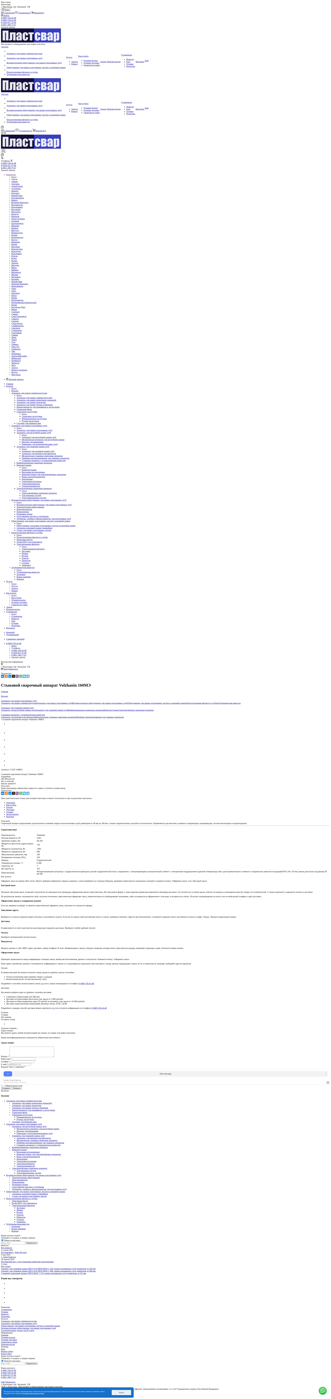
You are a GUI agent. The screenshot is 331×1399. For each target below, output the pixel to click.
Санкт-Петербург (19, 316)
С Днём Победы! (8, 1257)
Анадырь (15, 184)
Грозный (15, 221)
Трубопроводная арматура (28, 572)
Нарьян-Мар (16, 281)
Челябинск (16, 361)
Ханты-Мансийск (19, 356)
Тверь (13, 337)
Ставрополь (16, 330)
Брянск (14, 200)
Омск (13, 288)
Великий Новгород (19, 202)
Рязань (14, 309)
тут (42, 983)
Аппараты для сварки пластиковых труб (34, 430)
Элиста (14, 368)
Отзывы (4, 1312)
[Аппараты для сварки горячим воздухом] (36, 51)
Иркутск (15, 230)
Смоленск (15, 328)
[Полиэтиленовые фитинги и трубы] (36, 70)
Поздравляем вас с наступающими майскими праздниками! (27, 1262)
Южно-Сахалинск (19, 370)
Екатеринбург (17, 223)
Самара (14, 314)
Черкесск (15, 363)
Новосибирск (17, 286)
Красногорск (17, 249)
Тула (13, 342)
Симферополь (17, 326)
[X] (13, 676)
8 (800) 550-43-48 (8, 18)
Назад (14, 177)
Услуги (14, 586)
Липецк (14, 263)
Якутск (14, 372)
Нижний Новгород (19, 284)
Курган (14, 256)
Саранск (15, 319)
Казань (14, 235)
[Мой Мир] (9, 676)
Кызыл (14, 261)
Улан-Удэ (15, 347)
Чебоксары (16, 358)
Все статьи (5, 1266)
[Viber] (17, 676)
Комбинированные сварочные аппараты (86, 710)
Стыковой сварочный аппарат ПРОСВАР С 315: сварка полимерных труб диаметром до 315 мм (43, 1273)
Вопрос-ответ (7, 1351)
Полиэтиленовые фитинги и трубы (32, 537)
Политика (5, 1316)
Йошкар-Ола (17, 233)
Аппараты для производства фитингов (18, 717)
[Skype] (24, 676)
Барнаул (14, 191)
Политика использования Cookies (33, 1393)
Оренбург (15, 293)
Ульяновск (16, 349)
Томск (14, 340)
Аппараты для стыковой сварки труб (38, 451)
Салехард (15, 312)
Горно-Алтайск (18, 219)
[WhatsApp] (20, 676)
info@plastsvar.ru (11, 669)
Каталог (14, 391)
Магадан (15, 265)
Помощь (4, 1335)
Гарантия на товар (9, 1342)
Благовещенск (17, 198)
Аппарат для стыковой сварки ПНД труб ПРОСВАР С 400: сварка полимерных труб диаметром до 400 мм (48, 1271)
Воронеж (15, 216)
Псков (14, 305)
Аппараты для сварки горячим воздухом (34, 398)
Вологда (15, 214)
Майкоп (14, 270)
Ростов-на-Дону (18, 307)
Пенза (14, 295)
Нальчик (15, 279)
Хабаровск (16, 354)
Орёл (13, 291)
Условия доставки (9, 1340)
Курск (14, 258)
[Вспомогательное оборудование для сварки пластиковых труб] (36, 60)
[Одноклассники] (6, 676)
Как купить (16, 598)
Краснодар (16, 251)
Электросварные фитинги (33, 549)
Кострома (15, 247)
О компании (16, 616)
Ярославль (16, 375)
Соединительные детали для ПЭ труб (17, 1330)
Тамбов (14, 335)
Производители (8, 1344)
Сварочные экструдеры (32, 416)
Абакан (14, 181)
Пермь (14, 298)
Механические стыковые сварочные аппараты (55, 717)
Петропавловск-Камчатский (23, 302)
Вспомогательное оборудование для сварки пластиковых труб (44, 505)
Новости (5, 1314)
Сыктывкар (16, 333)
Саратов (15, 321)
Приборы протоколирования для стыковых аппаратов (100, 717)
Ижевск (14, 228)
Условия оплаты (8, 1337)
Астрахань (16, 188)
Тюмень (14, 344)
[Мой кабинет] (2, 127)
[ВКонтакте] (2, 676)
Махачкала (16, 272)
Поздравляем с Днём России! (14, 1252)
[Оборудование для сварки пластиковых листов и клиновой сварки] (36, 65)
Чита (13, 365)
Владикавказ (17, 207)
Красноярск (16, 254)
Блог (3, 1349)
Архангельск (17, 186)
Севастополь (17, 323)
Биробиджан (16, 195)
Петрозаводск (17, 300)
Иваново (15, 226)
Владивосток (17, 205)
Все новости (6, 1248)
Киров (14, 244)
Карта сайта (6, 1354)
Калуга (14, 240)
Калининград (17, 237)
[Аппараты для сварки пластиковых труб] (36, 56)
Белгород (15, 193)
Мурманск (16, 277)
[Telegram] (27, 676)
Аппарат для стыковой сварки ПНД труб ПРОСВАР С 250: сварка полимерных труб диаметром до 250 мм (48, 1269)
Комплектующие (29, 470)
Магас (14, 268)
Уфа (13, 351)
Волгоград (16, 212)
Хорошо (121, 1392)
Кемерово (15, 242)
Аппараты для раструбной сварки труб (39, 437)
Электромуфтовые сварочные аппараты (39, 493)
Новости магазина (12, 1240)
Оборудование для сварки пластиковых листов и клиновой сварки (46, 526)
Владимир (15, 209)
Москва (14, 275)
